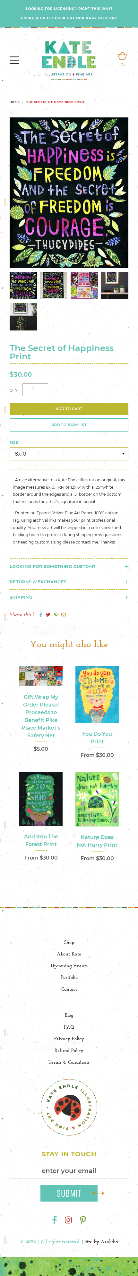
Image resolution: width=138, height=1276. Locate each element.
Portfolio (69, 977)
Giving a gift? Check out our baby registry (69, 18)
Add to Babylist (69, 425)
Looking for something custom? (53, 566)
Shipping (21, 597)
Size (14, 443)
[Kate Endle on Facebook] (54, 1220)
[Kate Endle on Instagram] (68, 1220)
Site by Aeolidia (101, 1241)
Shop (69, 942)
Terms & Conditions (69, 1062)
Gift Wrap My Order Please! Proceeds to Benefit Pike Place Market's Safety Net (41, 716)
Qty (14, 390)
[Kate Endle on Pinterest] (83, 1220)
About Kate (69, 954)
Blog (69, 1015)
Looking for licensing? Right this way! (69, 9)
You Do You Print (97, 738)
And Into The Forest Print (41, 840)
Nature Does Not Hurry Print (97, 841)
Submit (69, 1193)
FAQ (69, 1027)
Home (15, 102)
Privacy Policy (69, 1038)
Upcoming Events (69, 966)
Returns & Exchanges (38, 581)
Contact (69, 989)
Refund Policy (69, 1050)
